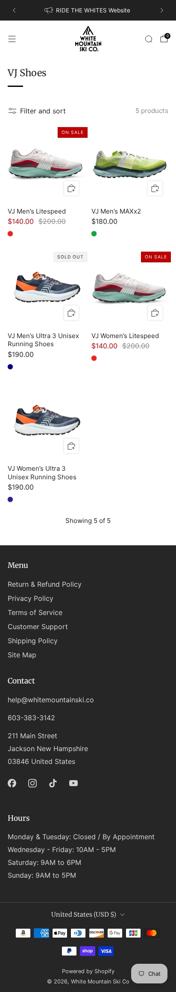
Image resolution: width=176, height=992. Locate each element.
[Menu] (12, 39)
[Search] (148, 39)
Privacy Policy (30, 598)
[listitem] (88, 10)
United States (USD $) (83, 914)
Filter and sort (43, 111)
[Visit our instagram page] (32, 783)
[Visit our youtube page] (73, 783)
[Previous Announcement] (14, 10)
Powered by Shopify (88, 971)
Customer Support (38, 626)
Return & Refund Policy (45, 584)
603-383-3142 (31, 717)
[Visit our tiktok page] (53, 783)
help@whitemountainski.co (51, 699)
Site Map (22, 654)
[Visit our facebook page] (12, 783)
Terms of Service (35, 612)
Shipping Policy (33, 640)
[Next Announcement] (162, 10)
